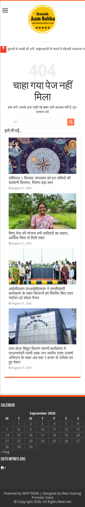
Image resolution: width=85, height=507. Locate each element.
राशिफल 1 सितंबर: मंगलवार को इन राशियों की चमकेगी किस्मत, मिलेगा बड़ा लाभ (40, 180)
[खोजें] (70, 122)
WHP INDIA (30, 493)
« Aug (5, 452)
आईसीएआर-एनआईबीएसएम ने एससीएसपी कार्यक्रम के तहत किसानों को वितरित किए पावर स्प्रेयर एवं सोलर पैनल (41, 293)
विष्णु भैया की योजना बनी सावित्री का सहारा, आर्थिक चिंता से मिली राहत (38, 235)
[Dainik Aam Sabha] (42, 18)
